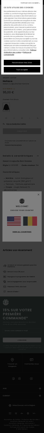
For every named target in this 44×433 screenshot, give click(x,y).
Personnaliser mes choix (22, 63)
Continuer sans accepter (30, 3)
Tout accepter (22, 70)
